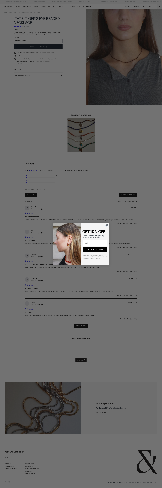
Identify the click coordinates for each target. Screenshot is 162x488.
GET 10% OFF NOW (95, 249)
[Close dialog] (107, 225)
